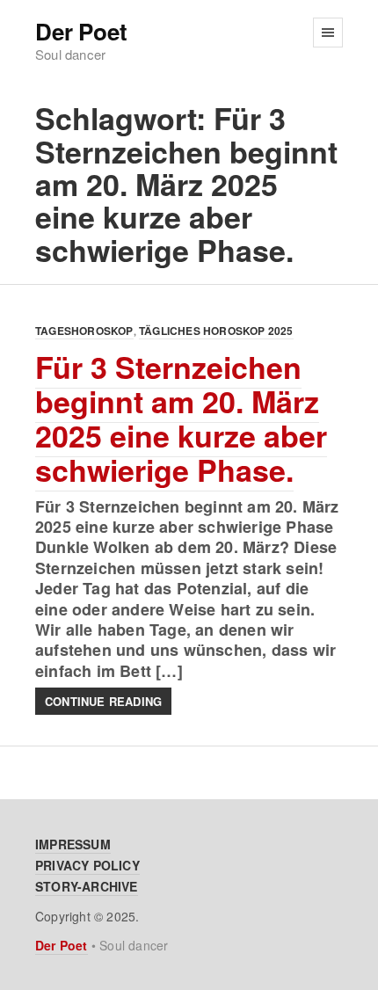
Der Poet (81, 32)
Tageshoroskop (84, 330)
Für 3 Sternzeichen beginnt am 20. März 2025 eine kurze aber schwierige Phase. (181, 418)
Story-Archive (86, 886)
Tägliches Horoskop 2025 (216, 330)
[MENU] (328, 32)
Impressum (73, 844)
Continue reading (103, 701)
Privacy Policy (87, 865)
